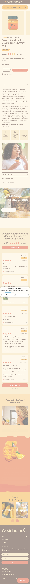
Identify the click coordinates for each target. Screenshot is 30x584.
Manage (8, 294)
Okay (22, 294)
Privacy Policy (8, 292)
